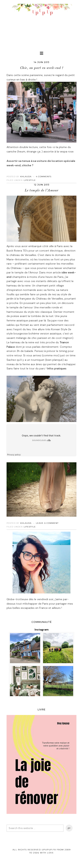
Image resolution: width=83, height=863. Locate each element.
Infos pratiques (56, 368)
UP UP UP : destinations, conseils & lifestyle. (41, 23)
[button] (41, 53)
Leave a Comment (47, 523)
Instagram (42, 629)
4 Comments (43, 176)
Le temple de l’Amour (41, 190)
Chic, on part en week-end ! (41, 68)
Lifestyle (30, 180)
